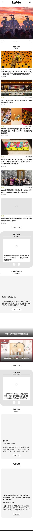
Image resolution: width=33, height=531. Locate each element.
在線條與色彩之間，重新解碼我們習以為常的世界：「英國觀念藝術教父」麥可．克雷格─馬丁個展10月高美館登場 (16, 162)
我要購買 (16, 514)
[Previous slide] (2, 41)
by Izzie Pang (4, 135)
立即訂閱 (16, 455)
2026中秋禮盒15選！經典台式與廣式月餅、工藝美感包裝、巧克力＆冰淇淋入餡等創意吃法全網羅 (16, 131)
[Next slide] (30, 41)
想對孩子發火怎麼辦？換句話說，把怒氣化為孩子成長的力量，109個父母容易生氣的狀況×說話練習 (16, 497)
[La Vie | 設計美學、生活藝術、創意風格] (16, 2)
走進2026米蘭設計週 (9, 297)
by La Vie (3, 76)
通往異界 (5, 441)
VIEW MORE (16, 227)
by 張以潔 (3, 194)
